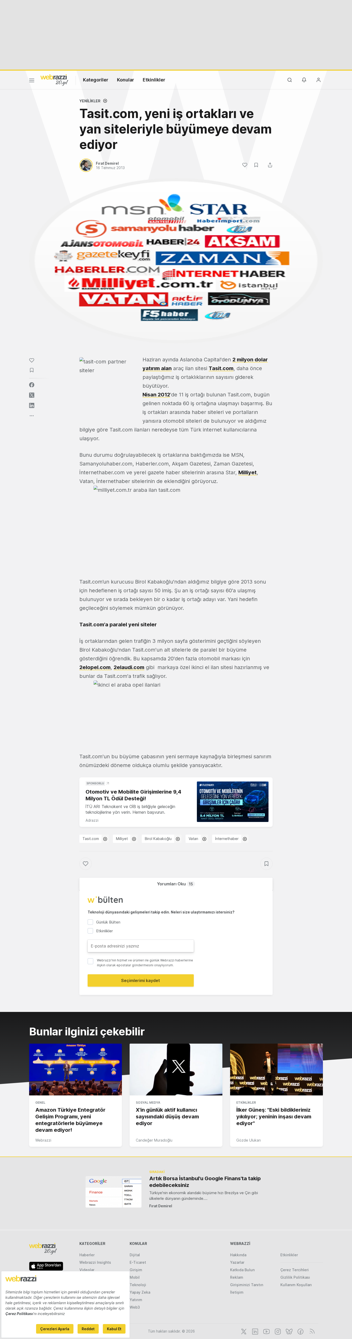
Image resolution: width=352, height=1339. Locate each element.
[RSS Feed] (311, 1331)
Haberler (87, 1255)
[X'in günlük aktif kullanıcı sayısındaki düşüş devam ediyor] (176, 1070)
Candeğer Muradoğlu (154, 1140)
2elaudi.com (129, 667)
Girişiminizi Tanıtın (246, 1285)
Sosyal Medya (148, 1102)
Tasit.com (221, 368)
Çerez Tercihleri (294, 1270)
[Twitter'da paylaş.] (31, 395)
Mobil (135, 1277)
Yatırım (136, 1300)
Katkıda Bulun (242, 1270)
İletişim (237, 1292)
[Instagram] (277, 1331)
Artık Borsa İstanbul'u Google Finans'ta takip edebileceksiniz (205, 1181)
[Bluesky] (289, 1331)
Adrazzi (92, 820)
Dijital (135, 1255)
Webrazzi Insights (95, 1262)
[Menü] (31, 81)
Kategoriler (95, 79)
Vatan (193, 838)
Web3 (135, 1307)
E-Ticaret (138, 1262)
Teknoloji (138, 1285)
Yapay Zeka (140, 1292)
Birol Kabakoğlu (158, 838)
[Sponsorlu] (233, 801)
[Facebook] (300, 1331)
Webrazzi (43, 1140)
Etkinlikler (154, 79)
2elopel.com (95, 667)
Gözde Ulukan (248, 1140)
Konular (125, 79)
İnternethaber (227, 838)
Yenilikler (89, 101)
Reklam (236, 1277)
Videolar (86, 1270)
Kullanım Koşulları (296, 1285)
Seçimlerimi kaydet (140, 980)
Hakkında (238, 1255)
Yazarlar (237, 1262)
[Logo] (54, 79)
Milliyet (247, 472)
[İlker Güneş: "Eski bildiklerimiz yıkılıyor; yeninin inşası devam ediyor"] (276, 1070)
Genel (40, 1102)
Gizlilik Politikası (295, 1277)
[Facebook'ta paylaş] (31, 384)
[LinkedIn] (255, 1331)
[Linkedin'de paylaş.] (31, 405)
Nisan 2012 (156, 395)
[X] (243, 1331)
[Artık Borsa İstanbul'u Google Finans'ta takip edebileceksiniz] (113, 1191)
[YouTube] (266, 1331)
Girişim (136, 1270)
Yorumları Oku (175, 883)
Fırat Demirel (160, 1206)
